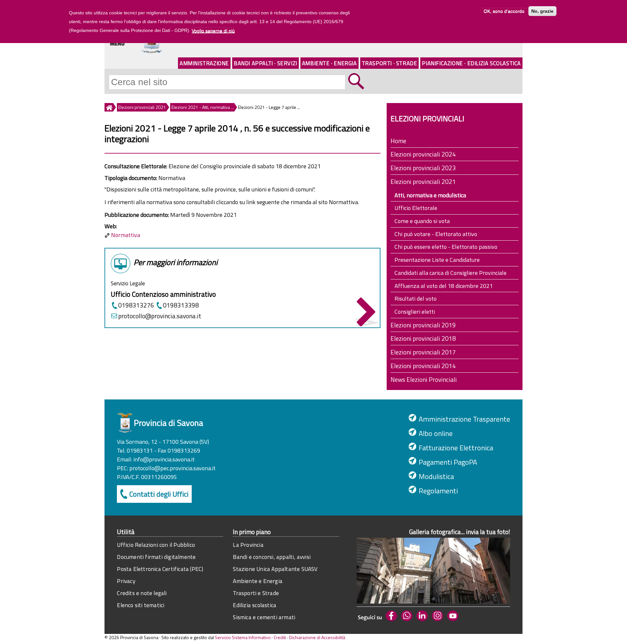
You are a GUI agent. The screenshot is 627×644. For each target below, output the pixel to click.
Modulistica (436, 476)
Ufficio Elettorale (415, 207)
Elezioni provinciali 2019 (423, 325)
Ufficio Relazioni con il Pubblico (156, 544)
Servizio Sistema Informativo (243, 637)
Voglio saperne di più (213, 30)
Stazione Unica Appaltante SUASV (275, 568)
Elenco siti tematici (140, 605)
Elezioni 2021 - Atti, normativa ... (202, 107)
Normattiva (125, 235)
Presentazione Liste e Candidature (437, 259)
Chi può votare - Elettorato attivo (435, 234)
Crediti (280, 637)
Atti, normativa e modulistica (430, 195)
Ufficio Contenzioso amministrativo (163, 294)
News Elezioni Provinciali (424, 379)
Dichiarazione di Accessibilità (317, 637)
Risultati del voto (415, 298)
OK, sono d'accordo (504, 11)
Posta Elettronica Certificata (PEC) (160, 568)
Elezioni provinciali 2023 (423, 167)
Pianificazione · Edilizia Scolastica (471, 63)
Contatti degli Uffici (158, 494)
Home (398, 140)
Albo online (436, 433)
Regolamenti (438, 490)
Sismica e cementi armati (264, 617)
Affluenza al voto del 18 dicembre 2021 (443, 285)
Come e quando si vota (422, 221)
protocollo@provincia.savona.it (159, 316)
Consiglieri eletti (414, 311)
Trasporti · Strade (389, 63)
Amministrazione (204, 63)
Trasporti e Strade (256, 593)
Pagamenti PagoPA (448, 462)
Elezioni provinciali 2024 (423, 154)
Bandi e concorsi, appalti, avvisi (272, 556)
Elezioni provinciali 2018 (423, 338)
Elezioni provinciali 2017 (423, 352)
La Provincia (248, 544)
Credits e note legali (142, 593)
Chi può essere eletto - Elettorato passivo (445, 246)
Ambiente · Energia (329, 63)
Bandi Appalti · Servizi (265, 63)
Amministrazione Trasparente (464, 419)
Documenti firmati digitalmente (156, 556)
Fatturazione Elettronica (456, 447)
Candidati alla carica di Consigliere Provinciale (450, 272)
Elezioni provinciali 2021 (142, 107)
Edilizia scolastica (254, 605)
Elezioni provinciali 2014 (423, 365)
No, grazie (542, 11)
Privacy (126, 581)
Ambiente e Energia (257, 581)
